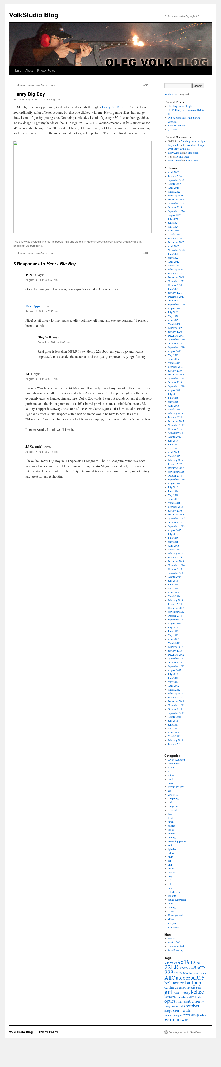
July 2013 (173, 627)
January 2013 (175, 650)
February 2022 (175, 269)
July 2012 (173, 674)
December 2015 (176, 514)
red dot (180, 1006)
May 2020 (173, 316)
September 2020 (176, 304)
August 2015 (174, 530)
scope (168, 1010)
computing (173, 798)
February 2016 (175, 506)
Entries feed (174, 942)
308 (176, 973)
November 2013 (176, 611)
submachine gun (173, 1015)
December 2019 (176, 335)
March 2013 (174, 642)
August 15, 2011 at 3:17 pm (41, 451)
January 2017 (175, 464)
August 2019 (174, 351)
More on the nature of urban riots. (34, 85)
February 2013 (175, 646)
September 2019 (176, 347)
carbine (110, 241)
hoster (171, 829)
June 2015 (173, 537)
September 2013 (176, 619)
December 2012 (176, 654)
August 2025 (174, 183)
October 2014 (175, 569)
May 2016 (173, 495)
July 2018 (173, 394)
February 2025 (175, 195)
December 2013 (176, 607)
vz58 (147, 85)
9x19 (184, 962)
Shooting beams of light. (180, 106)
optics (170, 1001)
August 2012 (174, 670)
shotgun (172, 895)
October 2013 (175, 615)
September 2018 (176, 386)
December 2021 (176, 277)
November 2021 (176, 281)
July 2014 (173, 580)
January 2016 (175, 510)
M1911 (192, 997)
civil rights (173, 794)
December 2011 (176, 701)
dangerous (173, 806)
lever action (123, 241)
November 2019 (176, 339)
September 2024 (176, 211)
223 (169, 972)
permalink (36, 245)
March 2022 (174, 265)
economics (173, 810)
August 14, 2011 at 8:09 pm (54, 342)
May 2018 (173, 401)
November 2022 (176, 250)
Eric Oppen (34, 305)
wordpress (173, 926)
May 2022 (173, 257)
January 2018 (175, 417)
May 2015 (173, 541)
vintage (195, 1015)
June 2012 (173, 677)
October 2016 (175, 475)
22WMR (185, 968)
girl (168, 991)
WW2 (186, 1020)
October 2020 (175, 300)
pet (169, 860)
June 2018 (173, 397)
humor (171, 833)
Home (17, 70)
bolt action (174, 982)
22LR (171, 967)
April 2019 (173, 358)
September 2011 (176, 713)
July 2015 (173, 534)
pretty (200, 1001)
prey (170, 876)
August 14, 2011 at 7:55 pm (41, 311)
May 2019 (173, 355)
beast (170, 779)
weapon (172, 923)
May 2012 (173, 681)
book (170, 783)
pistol (171, 868)
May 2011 (173, 728)
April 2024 (173, 230)
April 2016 (173, 499)
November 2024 (176, 203)
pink (170, 864)
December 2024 (176, 199)
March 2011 (174, 736)
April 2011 (173, 732)
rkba (170, 888)
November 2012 (176, 658)
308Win (185, 973)
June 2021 (173, 288)
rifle (67, 241)
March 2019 (174, 362)
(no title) (172, 129)
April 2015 (173, 545)
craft (170, 802)
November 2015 (176, 518)
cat (169, 790)
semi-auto (182, 1010)
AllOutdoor (177, 977)
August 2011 (174, 716)
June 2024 (173, 222)
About (29, 70)
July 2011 (173, 720)
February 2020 (175, 327)
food (170, 818)
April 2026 (173, 172)
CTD (187, 987)
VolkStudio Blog (33, 14)
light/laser (173, 849)
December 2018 (176, 374)
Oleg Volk (54, 99)
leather (169, 996)
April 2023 (173, 246)
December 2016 (176, 467)
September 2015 (176, 526)
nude (170, 856)
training (172, 907)
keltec (197, 991)
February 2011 (175, 740)
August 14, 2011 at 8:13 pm (41, 379)
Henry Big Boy (112, 107)
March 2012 (174, 689)
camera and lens (176, 786)
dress (198, 987)
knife (170, 845)
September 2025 (176, 180)
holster (171, 825)
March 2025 (174, 191)
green (171, 821)
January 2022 (175, 273)
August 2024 (174, 215)
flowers (172, 814)
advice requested (176, 759)
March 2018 (174, 409)
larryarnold (173, 145)
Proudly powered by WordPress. (185, 1032)
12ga (195, 962)
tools (170, 903)
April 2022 (173, 261)
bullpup (193, 982)
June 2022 (173, 253)
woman (172, 1019)
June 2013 (173, 631)
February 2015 (175, 553)
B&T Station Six (176, 125)
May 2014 (173, 588)
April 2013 (173, 639)
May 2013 (173, 635)
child (181, 987)
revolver (192, 1006)
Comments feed (176, 946)
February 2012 (175, 693)
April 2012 (173, 685)
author (171, 775)
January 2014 (175, 604)
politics (179, 1001)
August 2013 (174, 623)
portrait (171, 872)
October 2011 (175, 709)
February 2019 (175, 366)
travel (171, 911)
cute (193, 987)
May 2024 (173, 226)
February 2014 (175, 600)
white (203, 1015)
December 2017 (176, 421)
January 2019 (175, 370)
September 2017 (176, 432)
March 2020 (174, 323)
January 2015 (175, 557)
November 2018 (176, 378)
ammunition (174, 763)
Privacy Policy (46, 70)
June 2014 (173, 584)
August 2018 (174, 390)
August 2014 (174, 576)
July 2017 (173, 440)
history (185, 992)
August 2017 (174, 436)
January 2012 (175, 697)
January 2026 (175, 176)
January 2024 (175, 238)
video (171, 919)
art (169, 771)
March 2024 (174, 234)
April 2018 (173, 405)
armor (171, 767)
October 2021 (175, 285)
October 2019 (175, 343)
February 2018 (175, 413)
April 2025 (173, 187)
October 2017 (175, 429)
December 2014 (176, 561)
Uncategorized (175, 915)
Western (136, 241)
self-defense (174, 891)
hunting (172, 837)
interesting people (52, 241)
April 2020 (173, 320)
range (168, 1006)
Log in (171, 938)
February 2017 (175, 460)
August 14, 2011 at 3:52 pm (41, 280)
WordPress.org (175, 950)
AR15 (197, 977)
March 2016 (174, 502)
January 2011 (175, 744)
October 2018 (175, 382)
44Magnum (90, 241)
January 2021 (175, 292)
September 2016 (176, 479)
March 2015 (174, 549)
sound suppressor (177, 899)
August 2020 (174, 308)
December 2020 (176, 296)
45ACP (198, 967)
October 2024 (175, 207)
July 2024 (173, 218)
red (169, 880)
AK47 (204, 973)
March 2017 (174, 456)
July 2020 (173, 312)
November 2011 (176, 705)
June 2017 (173, 444)
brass (101, 241)
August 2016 (174, 483)
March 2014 (174, 596)
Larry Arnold (175, 152)
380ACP (196, 973)
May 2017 (173, 448)
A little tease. (192, 152)
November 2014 (176, 565)
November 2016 (176, 471)
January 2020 (175, 331)
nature (171, 853)
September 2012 (176, 666)
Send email (170, 94)
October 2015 (175, 522)
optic (199, 997)
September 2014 (176, 572)
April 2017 (173, 452)
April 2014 (173, 592)
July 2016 (173, 487)
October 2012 (175, 662)
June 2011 (173, 724)
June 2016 (173, 491)
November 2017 (176, 425)
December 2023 (176, 242)
